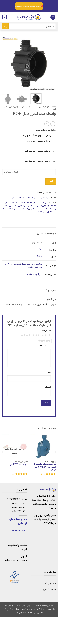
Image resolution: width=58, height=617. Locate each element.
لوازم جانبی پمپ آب (42, 197)
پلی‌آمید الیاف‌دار (34, 274)
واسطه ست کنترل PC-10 (19, 208)
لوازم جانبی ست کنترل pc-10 (15, 205)
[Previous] (51, 63)
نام (49, 372)
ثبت (50, 181)
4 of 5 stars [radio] (26, 335)
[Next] (5, 63)
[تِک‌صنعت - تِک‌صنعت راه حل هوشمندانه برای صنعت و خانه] (29, 17)
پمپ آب (45, 202)
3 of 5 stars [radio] (36, 335)
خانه (54, 106)
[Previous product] (46, 123)
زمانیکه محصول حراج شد (39, 141)
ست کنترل (37, 202)
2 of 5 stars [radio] (44, 335)
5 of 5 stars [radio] (45, 341)
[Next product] (52, 123)
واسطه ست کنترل (37, 208)
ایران (40, 248)
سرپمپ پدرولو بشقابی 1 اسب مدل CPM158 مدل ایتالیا (45, 467)
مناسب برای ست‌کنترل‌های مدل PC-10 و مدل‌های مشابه (23, 265)
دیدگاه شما (45, 345)
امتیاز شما (46, 330)
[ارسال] (5, 26)
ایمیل (48, 387)
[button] (52, 17)
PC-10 (39, 256)
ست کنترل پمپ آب (24, 202)
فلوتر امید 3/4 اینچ (19, 464)
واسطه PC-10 (50, 208)
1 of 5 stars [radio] (50, 335)
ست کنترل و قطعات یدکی (22, 197)
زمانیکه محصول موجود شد (38, 151)
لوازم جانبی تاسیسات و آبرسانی (35, 106)
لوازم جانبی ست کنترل (37, 205)
